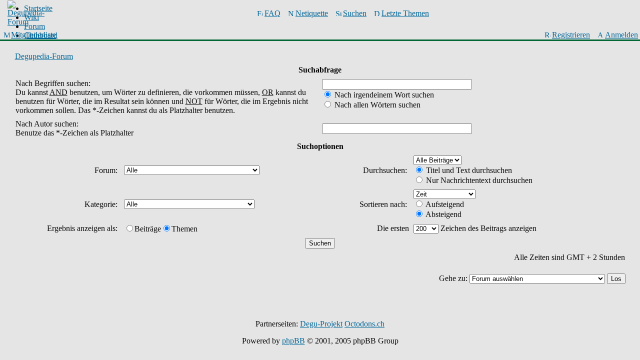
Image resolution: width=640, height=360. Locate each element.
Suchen (354, 13)
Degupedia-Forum (44, 56)
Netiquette (312, 13)
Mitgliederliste (33, 34)
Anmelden (621, 34)
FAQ (272, 13)
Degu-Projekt (321, 324)
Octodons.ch (364, 324)
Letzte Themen (405, 13)
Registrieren (571, 34)
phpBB (293, 340)
